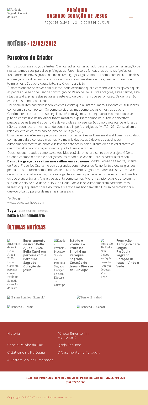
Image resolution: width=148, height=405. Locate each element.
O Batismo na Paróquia (26, 352)
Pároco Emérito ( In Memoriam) (73, 335)
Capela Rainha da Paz (25, 345)
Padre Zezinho (27, 211)
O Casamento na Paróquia (78, 352)
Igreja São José (69, 345)
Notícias (16, 43)
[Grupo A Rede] (129, 397)
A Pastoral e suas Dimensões (30, 360)
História (13, 333)
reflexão (43, 211)
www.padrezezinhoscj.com (25, 202)
